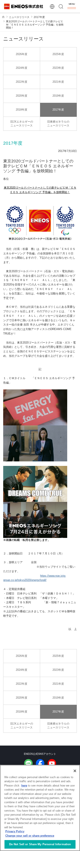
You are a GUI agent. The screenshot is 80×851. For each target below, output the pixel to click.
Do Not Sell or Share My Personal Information (40, 844)
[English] (52, 6)
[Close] (75, 771)
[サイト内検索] (61, 6)
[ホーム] (3, 17)
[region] (40, 808)
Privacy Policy (14, 831)
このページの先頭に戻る (73, 738)
